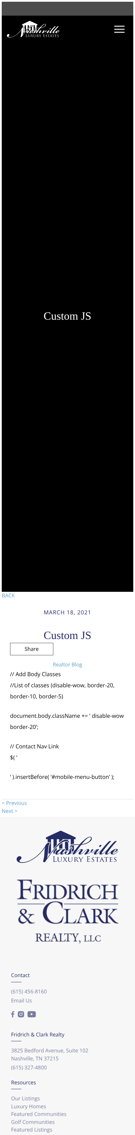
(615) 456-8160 (29, 991)
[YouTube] (31, 1014)
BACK (8, 595)
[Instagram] (21, 1014)
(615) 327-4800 (29, 1067)
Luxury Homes (28, 1106)
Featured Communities (38, 1114)
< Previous (14, 803)
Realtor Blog (67, 664)
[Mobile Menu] (119, 29)
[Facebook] (12, 1014)
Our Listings (25, 1098)
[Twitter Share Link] (31, 667)
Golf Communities (33, 1122)
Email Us (21, 1000)
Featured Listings (31, 1129)
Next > (9, 811)
